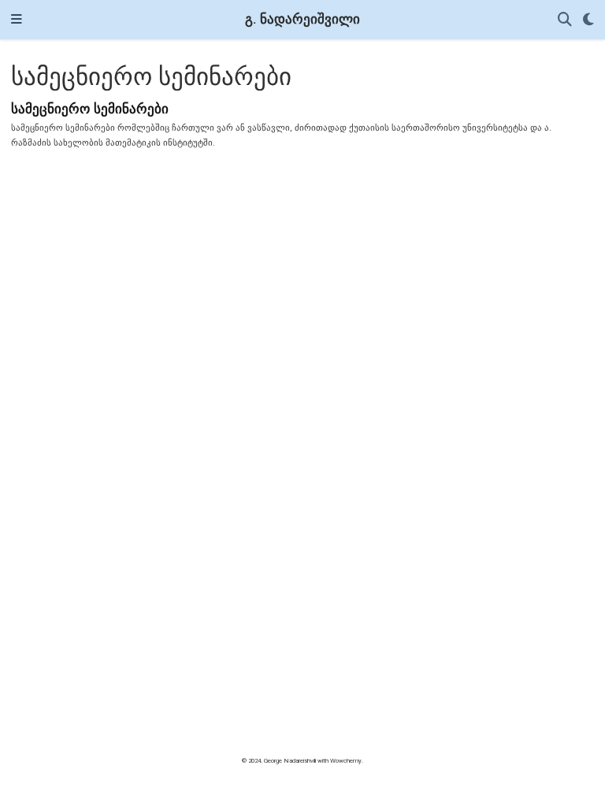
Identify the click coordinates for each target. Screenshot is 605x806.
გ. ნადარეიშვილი (302, 19)
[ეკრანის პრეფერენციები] (588, 20)
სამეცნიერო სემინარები (90, 108)
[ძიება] (565, 20)
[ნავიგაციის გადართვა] (16, 19)
